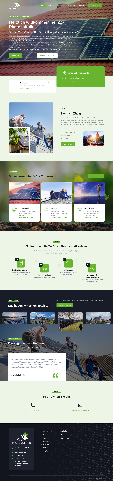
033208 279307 (33, 411)
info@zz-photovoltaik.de (80, 411)
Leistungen (61, 5)
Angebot (81, 5)
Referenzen (71, 5)
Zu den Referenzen (25, 88)
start (43, 5)
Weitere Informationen (26, 217)
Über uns (51, 5)
